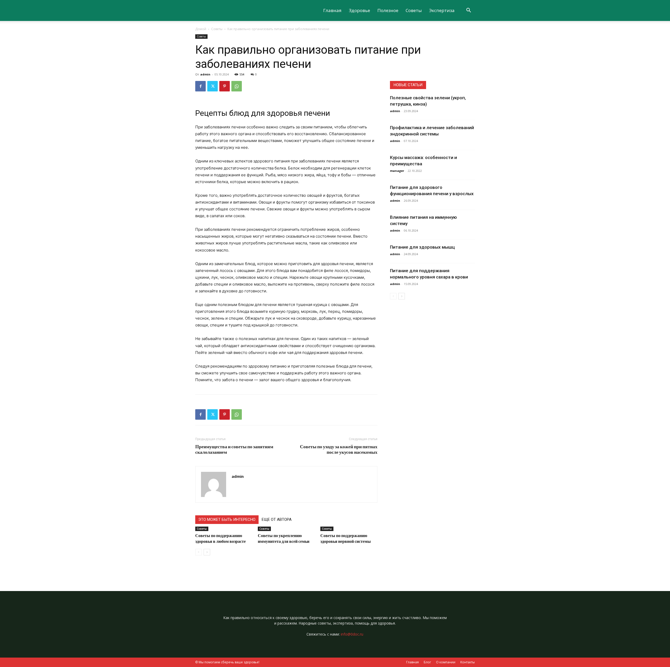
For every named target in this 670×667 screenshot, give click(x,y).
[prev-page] (198, 552)
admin (205, 74)
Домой (200, 29)
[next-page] (207, 552)
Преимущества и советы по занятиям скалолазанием (234, 449)
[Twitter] (212, 86)
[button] (468, 10)
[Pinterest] (224, 86)
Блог (427, 662)
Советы (414, 10)
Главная (332, 10)
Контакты (467, 662)
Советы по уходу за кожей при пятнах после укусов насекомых (338, 449)
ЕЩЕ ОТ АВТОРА (277, 519)
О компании (445, 662)
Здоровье (359, 10)
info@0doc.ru (352, 634)
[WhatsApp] (236, 86)
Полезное (387, 10)
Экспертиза (442, 10)
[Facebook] (200, 86)
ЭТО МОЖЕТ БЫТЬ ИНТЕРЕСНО (226, 519)
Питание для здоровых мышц (422, 247)
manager (397, 171)
